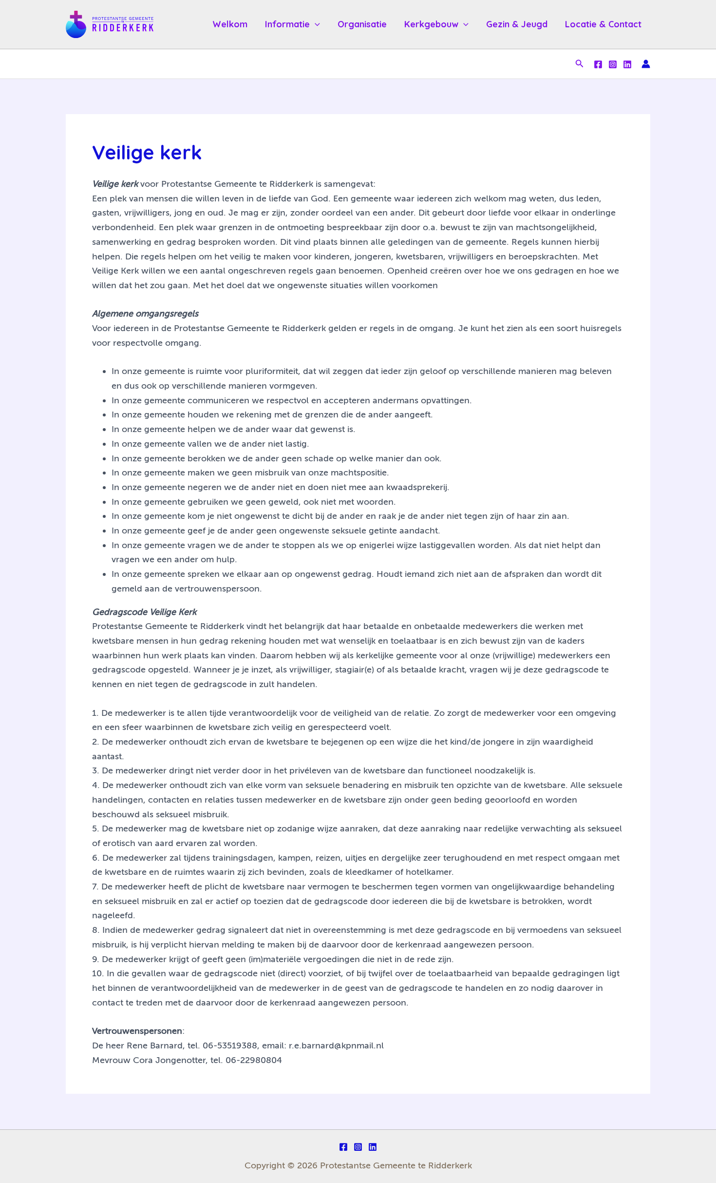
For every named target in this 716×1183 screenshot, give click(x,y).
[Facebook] (598, 64)
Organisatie (362, 24)
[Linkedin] (627, 64)
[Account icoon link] (645, 63)
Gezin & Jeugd (516, 24)
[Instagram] (612, 64)
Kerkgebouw (431, 24)
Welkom (229, 24)
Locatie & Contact (603, 24)
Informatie (287, 24)
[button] (315, 24)
